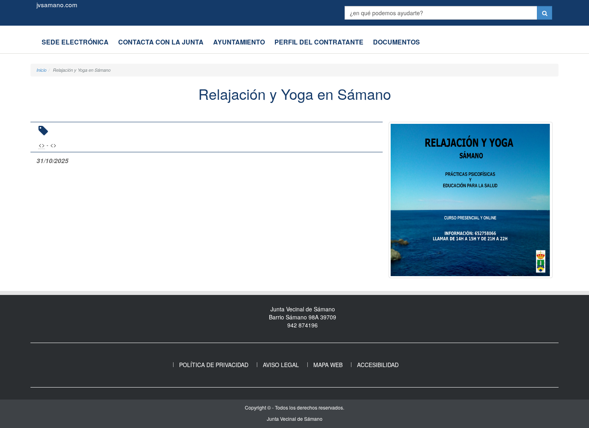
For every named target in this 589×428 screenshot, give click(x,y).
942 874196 (302, 325)
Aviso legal (281, 365)
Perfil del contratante (318, 41)
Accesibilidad (378, 365)
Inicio (41, 70)
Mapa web (328, 365)
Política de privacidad (213, 365)
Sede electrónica (75, 41)
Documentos (396, 41)
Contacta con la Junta (161, 41)
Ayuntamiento (239, 41)
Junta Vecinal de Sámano (295, 418)
